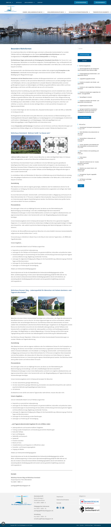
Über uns (8, 2)
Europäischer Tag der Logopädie (88, 174)
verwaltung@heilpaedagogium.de (43, 519)
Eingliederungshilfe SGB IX (55, 12)
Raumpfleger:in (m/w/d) (86, 97)
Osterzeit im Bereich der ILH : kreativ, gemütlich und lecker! (88, 162)
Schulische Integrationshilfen (78, 12)
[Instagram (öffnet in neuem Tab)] (61, 507)
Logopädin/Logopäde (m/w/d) (87, 78)
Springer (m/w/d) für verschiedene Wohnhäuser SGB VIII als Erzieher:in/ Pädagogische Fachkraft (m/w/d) (87, 110)
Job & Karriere (29, 2)
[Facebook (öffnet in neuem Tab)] (58, 507)
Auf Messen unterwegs (85, 179)
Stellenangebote (97, 525)
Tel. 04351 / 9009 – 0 (16, 482)
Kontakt (40, 2)
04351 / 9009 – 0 (41, 502)
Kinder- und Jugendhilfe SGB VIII (33, 12)
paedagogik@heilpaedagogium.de (20, 485)
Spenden (82, 525)
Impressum (60, 496)
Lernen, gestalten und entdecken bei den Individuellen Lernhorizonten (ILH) (88, 145)
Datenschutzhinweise (63, 500)
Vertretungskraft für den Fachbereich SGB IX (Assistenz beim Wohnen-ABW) (88, 69)
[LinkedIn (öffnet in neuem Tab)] (63, 507)
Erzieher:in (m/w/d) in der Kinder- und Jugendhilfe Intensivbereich (88, 101)
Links (78, 525)
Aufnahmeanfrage (89, 525)
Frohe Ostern (83, 157)
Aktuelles (19, 2)
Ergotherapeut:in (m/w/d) (86, 105)
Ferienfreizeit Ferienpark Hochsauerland (90, 127)
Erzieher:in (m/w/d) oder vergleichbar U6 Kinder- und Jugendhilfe (89, 92)
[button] (84, 54)
